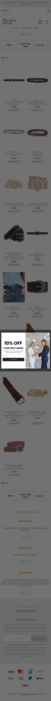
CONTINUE (13, 359)
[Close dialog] (48, 334)
